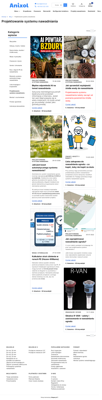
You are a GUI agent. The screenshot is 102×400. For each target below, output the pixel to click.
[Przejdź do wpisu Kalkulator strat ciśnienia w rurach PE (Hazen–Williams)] (46, 229)
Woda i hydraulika (15, 56)
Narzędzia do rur (11, 358)
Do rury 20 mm (11, 352)
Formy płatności (34, 377)
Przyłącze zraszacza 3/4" (37, 352)
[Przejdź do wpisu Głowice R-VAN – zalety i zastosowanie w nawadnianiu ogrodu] (80, 289)
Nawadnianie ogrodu (80, 356)
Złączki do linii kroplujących (15, 362)
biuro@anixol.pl (41, 4)
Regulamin (54, 383)
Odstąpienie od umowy (58, 385)
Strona (88, 31)
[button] (65, 5)
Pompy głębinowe (57, 366)
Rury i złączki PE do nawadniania (16, 71)
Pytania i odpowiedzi (80, 350)
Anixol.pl (4, 16)
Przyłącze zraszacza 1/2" (37, 350)
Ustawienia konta (12, 379)
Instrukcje (76, 358)
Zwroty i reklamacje (57, 387)
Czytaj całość (37, 108)
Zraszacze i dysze (16, 61)
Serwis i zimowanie (16, 65)
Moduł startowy (78, 352)
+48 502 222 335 (42, 6)
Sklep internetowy (49, 397)
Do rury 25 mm (11, 354)
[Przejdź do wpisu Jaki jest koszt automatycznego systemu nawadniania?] (46, 136)
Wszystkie (13, 41)
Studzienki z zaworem (58, 368)
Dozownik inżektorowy (58, 358)
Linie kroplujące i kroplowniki (15, 85)
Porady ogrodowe (15, 102)
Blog (10, 16)
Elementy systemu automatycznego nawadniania (15, 78)
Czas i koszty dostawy (36, 381)
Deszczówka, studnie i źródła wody (17, 51)
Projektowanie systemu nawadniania (17, 92)
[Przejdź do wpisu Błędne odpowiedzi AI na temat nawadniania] (46, 57)
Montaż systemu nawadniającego (84, 360)
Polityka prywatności (58, 389)
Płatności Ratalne (34, 379)
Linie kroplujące (56, 352)
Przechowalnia (11, 381)
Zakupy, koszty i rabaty (17, 46)
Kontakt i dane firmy (57, 381)
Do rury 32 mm (11, 356)
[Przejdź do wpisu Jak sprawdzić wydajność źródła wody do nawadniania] (80, 57)
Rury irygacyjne (56, 350)
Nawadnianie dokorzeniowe (60, 356)
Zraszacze (54, 354)
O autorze (54, 379)
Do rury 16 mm (11, 350)
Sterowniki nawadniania (58, 360)
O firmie (53, 377)
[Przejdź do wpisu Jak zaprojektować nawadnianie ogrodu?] (80, 210)
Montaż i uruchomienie (17, 97)
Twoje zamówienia (12, 377)
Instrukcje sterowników (17, 106)
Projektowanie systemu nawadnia (40, 81)
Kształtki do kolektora (13, 360)
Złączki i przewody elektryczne (16, 364)
